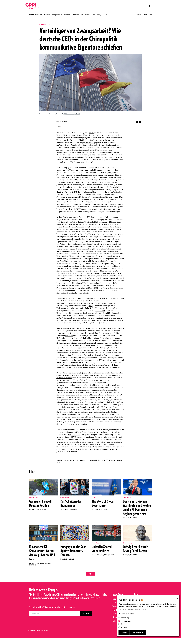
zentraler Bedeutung (109, 444)
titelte (91, 133)
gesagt (104, 303)
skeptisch (60, 192)
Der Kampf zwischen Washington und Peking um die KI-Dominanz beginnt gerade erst (137, 507)
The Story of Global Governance (103, 503)
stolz (90, 306)
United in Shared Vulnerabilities (102, 548)
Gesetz (119, 177)
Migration (87, 14)
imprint (138, 609)
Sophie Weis (98, 555)
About (145, 14)
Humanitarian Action (77, 14)
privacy (128, 609)
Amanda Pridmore (101, 509)
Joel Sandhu (109, 555)
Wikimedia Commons (69, 114)
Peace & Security (96, 14)
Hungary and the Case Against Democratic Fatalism (73, 550)
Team (150, 14)
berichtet (69, 335)
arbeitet (93, 234)
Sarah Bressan (68, 559)
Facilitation (47, 14)
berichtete (89, 222)
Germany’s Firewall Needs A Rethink (40, 503)
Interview (89, 142)
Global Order (67, 14)
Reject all (124, 632)
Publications (138, 14)
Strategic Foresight (57, 14)
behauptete (100, 310)
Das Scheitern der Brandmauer (70, 503)
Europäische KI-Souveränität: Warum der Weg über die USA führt (42, 552)
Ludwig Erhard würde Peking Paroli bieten (135, 548)
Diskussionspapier (64, 378)
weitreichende (74, 434)
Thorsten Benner (62, 121)
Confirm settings (138, 632)
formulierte (109, 271)
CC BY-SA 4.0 (77, 114)
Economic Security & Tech (35, 14)
